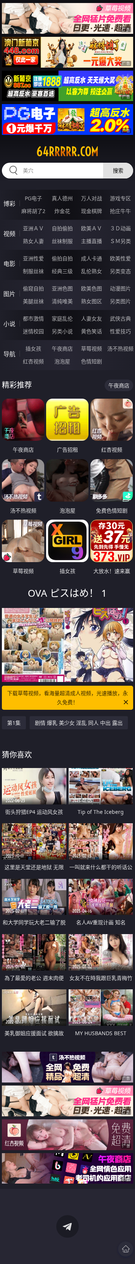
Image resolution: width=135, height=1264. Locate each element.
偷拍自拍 (62, 258)
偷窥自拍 (33, 288)
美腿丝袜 (33, 301)
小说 (9, 324)
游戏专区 (120, 198)
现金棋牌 (91, 211)
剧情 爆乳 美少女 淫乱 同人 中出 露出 (79, 722)
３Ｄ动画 (120, 228)
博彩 (9, 204)
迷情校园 (33, 331)
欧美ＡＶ (91, 228)
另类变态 (120, 271)
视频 (9, 234)
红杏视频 (33, 361)
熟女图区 (91, 301)
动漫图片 (120, 288)
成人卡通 (91, 258)
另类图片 (120, 301)
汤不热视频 (120, 348)
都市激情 (33, 318)
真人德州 (62, 198)
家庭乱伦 (62, 318)
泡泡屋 (62, 361)
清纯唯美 (62, 301)
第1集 (14, 722)
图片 (9, 294)
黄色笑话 (91, 331)
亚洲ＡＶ (33, 228)
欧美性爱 (120, 258)
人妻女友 (91, 318)
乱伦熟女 (91, 271)
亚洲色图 (62, 288)
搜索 (118, 170)
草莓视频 (91, 348)
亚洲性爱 (33, 258)
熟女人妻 (33, 241)
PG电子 (33, 198)
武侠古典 (120, 318)
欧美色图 (91, 288)
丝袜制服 (62, 241)
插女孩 (33, 348)
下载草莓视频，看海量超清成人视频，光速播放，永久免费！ (67, 697)
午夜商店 (62, 348)
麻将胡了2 (33, 211)
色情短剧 (91, 361)
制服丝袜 (33, 271)
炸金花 (62, 211)
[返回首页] (125, 1248)
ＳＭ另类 (120, 241)
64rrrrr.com (67, 151)
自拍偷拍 (62, 228)
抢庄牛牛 (120, 211)
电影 (9, 264)
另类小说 (62, 331)
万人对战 (91, 198)
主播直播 (91, 241)
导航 (9, 354)
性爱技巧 (120, 331)
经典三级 (62, 271)
